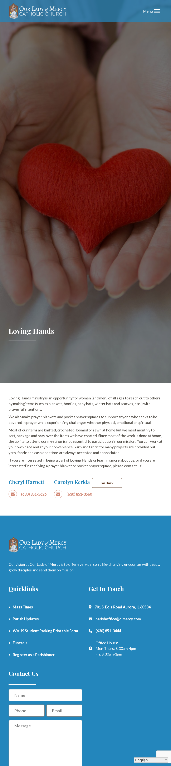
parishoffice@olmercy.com (118, 619)
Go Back (107, 483)
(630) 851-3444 (108, 631)
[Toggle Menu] (157, 11)
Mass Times (23, 607)
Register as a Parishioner (34, 654)
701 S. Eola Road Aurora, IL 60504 (123, 607)
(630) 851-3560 (79, 494)
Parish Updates (26, 619)
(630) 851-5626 (34, 494)
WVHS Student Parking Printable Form (45, 631)
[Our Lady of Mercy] (38, 11)
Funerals (20, 642)
